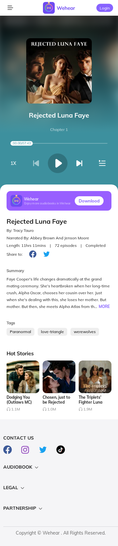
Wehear (66, 8)
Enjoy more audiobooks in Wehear (47, 203)
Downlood (89, 200)
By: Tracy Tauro (20, 230)
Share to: (15, 254)
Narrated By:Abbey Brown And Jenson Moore (48, 237)
